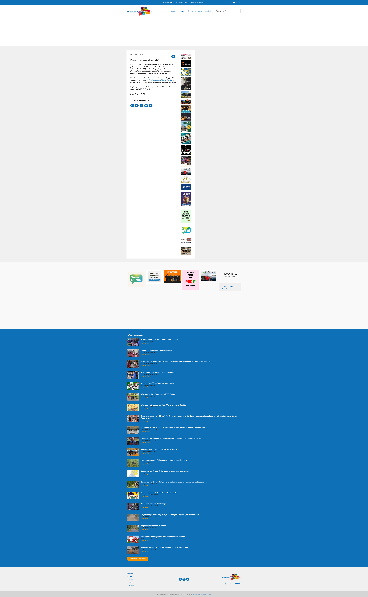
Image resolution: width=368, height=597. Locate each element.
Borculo (130, 579)
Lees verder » (145, 343)
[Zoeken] (238, 11)
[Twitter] (237, 2)
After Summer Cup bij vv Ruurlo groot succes (159, 339)
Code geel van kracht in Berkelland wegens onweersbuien (165, 471)
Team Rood (196, 594)
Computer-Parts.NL (206, 594)
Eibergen (130, 573)
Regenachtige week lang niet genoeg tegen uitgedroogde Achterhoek (170, 515)
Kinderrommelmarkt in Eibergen (154, 504)
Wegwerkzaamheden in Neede (153, 526)
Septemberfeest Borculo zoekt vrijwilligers (158, 372)
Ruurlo (130, 582)
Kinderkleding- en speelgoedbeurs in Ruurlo (159, 449)
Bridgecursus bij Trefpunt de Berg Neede (157, 383)
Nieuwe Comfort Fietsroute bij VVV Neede (158, 394)
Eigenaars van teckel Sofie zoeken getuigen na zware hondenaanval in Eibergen (174, 482)
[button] (173, 56)
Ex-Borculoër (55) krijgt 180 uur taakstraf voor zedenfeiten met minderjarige (173, 427)
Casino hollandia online (229, 287)
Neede (129, 576)
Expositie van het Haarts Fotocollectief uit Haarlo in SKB (164, 547)
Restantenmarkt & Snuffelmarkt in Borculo (159, 493)
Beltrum (130, 585)
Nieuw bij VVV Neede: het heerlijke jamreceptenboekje (163, 405)
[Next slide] (239, 275)
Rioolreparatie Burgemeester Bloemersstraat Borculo (163, 537)
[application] (177, 11)
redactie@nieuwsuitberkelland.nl (159, 80)
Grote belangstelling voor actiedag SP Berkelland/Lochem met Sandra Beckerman (175, 361)
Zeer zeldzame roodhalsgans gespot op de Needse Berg (164, 460)
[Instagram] (240, 2)
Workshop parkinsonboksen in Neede (156, 350)
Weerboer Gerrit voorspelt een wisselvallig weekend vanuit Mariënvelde (171, 438)
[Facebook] (234, 2)
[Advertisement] (184, 31)
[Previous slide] (221, 275)
